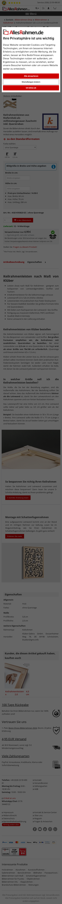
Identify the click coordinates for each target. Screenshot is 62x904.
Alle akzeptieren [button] (31, 76)
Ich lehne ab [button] (31, 88)
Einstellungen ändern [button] (31, 82)
